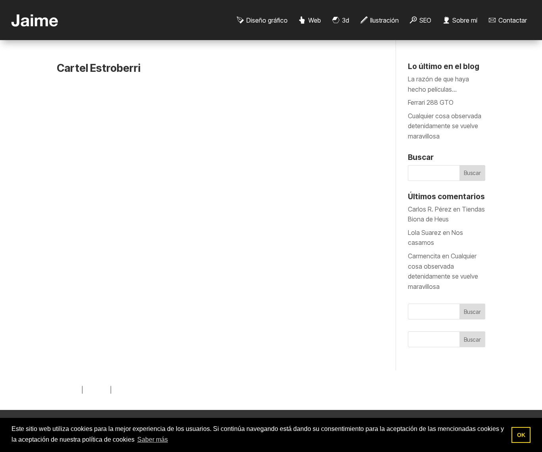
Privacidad (128, 390)
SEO (425, 20)
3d (345, 20)
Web (314, 20)
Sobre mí (464, 20)
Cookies (96, 390)
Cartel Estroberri (98, 68)
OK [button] (521, 435)
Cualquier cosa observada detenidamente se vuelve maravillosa (444, 126)
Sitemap (68, 390)
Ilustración (384, 20)
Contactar (512, 20)
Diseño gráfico (267, 20)
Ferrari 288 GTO (431, 102)
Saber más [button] (152, 439)
